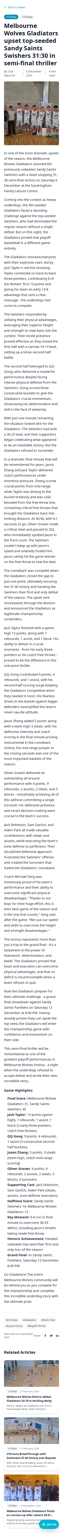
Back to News (16, 7)
